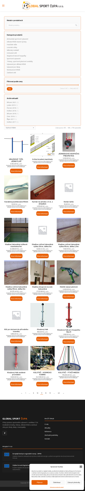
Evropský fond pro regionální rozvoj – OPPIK (27, 454)
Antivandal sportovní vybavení (17, 39)
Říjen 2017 (10, 119)
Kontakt (47, 439)
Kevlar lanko (69, 201)
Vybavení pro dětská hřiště (16, 64)
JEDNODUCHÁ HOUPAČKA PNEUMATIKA (68, 154)
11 (41, 393)
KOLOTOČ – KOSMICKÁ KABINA (42, 373)
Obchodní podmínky (51, 435)
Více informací (16, 171)
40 (59, 393)
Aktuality (47, 428)
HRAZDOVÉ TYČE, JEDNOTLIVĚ (16, 160)
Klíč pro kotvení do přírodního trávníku (16, 330)
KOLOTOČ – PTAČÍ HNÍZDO (68, 372)
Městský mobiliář (13, 50)
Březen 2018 (11, 113)
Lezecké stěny (12, 47)
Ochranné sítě (12, 53)
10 (37, 393)
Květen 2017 (11, 122)
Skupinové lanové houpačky (16, 56)
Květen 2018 (11, 111)
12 (45, 393)
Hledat (76, 25)
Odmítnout (56, 482)
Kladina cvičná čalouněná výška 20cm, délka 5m (42, 245)
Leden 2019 (11, 105)
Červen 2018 (11, 108)
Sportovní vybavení (13, 58)
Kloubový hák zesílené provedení (16, 373)
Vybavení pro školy (13, 67)
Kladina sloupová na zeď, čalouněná (42, 288)
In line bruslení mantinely (42, 159)
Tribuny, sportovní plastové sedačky (20, 61)
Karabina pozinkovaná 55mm (16, 201)
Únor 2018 (11, 116)
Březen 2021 (11, 102)
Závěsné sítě (11, 73)
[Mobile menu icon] (3, 5)
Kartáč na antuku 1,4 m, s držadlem (42, 202)
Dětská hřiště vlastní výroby (17, 42)
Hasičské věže (12, 44)
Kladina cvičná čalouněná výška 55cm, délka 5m (16, 288)
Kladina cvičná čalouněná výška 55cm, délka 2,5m (68, 245)
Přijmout (39, 482)
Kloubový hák (42, 329)
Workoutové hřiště (13, 70)
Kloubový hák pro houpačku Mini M (68, 331)
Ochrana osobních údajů (57, 487)
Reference (48, 431)
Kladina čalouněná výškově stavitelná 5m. (16, 245)
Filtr (9, 89)
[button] (81, 467)
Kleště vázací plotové (69, 287)
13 (50, 393)
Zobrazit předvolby (74, 482)
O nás (47, 424)
